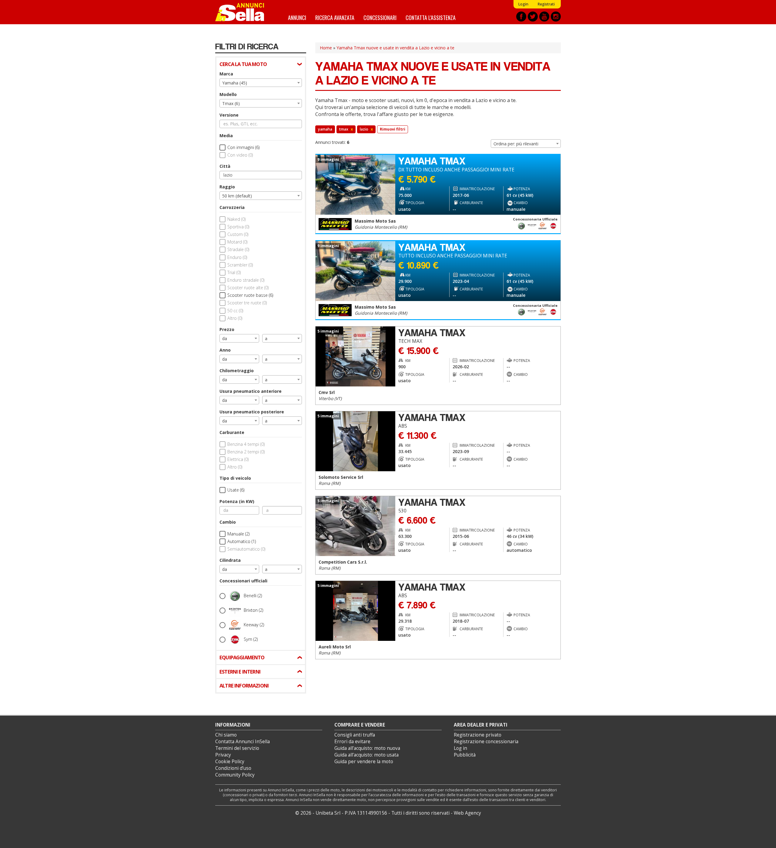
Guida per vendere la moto (363, 761)
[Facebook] (521, 17)
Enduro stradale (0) (245, 280)
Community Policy (235, 775)
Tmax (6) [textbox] (231, 103)
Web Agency (467, 813)
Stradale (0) (238, 249)
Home (326, 48)
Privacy (223, 755)
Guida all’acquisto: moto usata (366, 755)
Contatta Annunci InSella (242, 741)
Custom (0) (237, 234)
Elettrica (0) (238, 459)
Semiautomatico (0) (246, 549)
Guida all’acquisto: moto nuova (367, 748)
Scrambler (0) (240, 265)
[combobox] (260, 82)
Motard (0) (237, 242)
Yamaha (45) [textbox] (234, 83)
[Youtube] (544, 17)
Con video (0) (240, 155)
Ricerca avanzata (334, 17)
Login (523, 4)
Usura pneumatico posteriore (251, 412)
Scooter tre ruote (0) (247, 303)
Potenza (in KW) (236, 501)
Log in (460, 748)
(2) (253, 595)
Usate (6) (235, 490)
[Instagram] (556, 17)
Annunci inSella (243, 12)
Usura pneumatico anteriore (250, 391)
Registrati (546, 4)
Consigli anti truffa (354, 735)
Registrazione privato (477, 735)
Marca (226, 74)
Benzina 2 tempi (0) (246, 452)
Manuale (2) (238, 534)
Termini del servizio (237, 748)
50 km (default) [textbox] (237, 196)
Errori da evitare (352, 741)
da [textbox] (224, 338)
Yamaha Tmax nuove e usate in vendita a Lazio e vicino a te (395, 48)
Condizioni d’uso (233, 768)
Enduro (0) (237, 257)
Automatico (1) (241, 541)
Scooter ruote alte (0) (248, 287)
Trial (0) (234, 272)
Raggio (227, 187)
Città (224, 166)
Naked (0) (236, 219)
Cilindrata (230, 560)
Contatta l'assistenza (431, 17)
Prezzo (226, 329)
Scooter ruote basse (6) (250, 295)
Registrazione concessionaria (486, 741)
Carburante (231, 432)
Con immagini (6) (243, 147)
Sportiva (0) (238, 227)
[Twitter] (533, 17)
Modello (228, 94)
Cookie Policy (229, 761)
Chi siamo (226, 735)
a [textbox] (266, 338)
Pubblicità (465, 755)
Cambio (227, 522)
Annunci (297, 17)
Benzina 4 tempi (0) (246, 444)
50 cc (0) (235, 310)
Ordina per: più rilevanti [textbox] (515, 144)
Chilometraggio (236, 370)
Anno (225, 350)
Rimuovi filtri (392, 129)
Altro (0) (234, 318)
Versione (229, 115)
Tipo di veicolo (235, 478)
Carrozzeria (232, 207)
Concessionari (379, 17)
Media (226, 135)
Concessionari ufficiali (243, 581)
